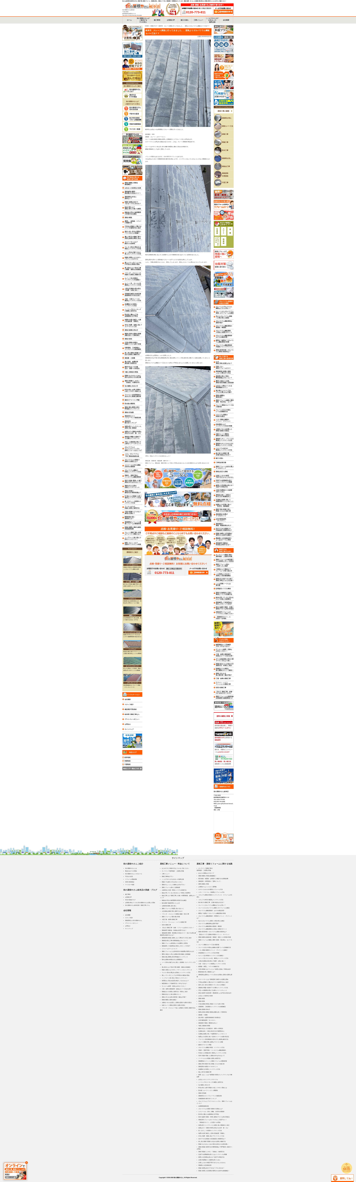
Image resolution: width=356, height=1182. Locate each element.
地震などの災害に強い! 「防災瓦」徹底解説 (223, 505)
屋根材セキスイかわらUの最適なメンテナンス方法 (224, 444)
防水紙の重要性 (130, 403)
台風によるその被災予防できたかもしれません (225, 476)
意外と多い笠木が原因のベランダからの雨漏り (133, 232)
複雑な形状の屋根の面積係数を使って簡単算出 (133, 334)
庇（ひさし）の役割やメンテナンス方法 (133, 502)
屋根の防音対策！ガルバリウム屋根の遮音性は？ (225, 350)
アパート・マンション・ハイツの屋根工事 (174, 922)
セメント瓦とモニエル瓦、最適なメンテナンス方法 (213, 958)
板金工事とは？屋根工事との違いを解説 (133, 208)
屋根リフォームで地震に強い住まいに (173, 908)
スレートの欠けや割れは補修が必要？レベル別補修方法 (214, 947)
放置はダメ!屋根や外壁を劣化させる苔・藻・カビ (133, 432)
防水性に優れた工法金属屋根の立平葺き (131, 315)
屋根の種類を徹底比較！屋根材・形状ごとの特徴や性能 (214, 937)
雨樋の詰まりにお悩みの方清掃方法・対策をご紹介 (225, 664)
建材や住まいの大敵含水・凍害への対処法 (132, 367)
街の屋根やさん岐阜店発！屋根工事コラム (137, 905)
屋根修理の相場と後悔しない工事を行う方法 (223, 372)
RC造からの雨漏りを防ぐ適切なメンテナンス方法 (133, 496)
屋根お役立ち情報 (222, 471)
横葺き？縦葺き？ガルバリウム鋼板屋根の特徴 (225, 341)
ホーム (129, 20)
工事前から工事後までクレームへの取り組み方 (224, 570)
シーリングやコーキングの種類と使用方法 (133, 310)
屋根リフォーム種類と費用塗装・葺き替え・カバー (225, 401)
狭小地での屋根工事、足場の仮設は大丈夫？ (211, 902)
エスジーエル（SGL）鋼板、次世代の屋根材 (211, 1111)
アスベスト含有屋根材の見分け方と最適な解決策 (133, 395)
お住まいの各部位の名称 (133, 188)
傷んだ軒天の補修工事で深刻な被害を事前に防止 (133, 237)
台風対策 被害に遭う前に (169, 906)
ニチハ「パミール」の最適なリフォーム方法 (211, 892)
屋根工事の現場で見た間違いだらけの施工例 (223, 510)
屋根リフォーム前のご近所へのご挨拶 (222, 565)
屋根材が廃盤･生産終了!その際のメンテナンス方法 (213, 987)
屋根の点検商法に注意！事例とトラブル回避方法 (224, 593)
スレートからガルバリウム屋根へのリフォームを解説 (225, 312)
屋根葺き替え (226, 118)
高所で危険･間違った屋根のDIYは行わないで (211, 1055)
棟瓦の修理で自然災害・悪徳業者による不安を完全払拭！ (215, 993)
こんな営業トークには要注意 (223, 584)
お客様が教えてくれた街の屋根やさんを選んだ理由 (140, 902)
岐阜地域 (127, 757)
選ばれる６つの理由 (131, 871)
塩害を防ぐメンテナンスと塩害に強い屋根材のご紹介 (214, 1125)
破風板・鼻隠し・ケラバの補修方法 (208, 966)
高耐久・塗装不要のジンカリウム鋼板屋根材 (133, 476)
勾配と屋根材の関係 (131, 372)
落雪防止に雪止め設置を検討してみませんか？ (175, 980)
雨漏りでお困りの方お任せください (172, 882)
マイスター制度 (129, 884)
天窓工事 (225, 182)
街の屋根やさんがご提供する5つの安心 (143, 20)
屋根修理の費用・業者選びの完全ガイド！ (133, 192)
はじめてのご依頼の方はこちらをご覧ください (175, 868)
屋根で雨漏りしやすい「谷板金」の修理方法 (132, 381)
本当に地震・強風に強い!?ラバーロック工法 (211, 1136)
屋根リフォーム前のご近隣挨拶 (171, 887)
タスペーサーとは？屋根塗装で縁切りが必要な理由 (213, 979)
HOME (147, 26)
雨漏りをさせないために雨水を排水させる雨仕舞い (213, 1144)
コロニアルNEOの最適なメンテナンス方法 (224, 449)
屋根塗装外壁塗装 (225, 174)
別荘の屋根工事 (221, 687)
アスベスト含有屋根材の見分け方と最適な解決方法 (213, 1039)
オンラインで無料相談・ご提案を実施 (173, 871)
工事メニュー (198, 20)
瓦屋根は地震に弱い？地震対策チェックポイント (225, 500)
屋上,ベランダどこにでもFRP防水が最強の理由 (133, 263)
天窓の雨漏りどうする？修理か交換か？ (133, 512)
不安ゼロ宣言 (129, 876)
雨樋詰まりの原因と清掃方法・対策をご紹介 (175, 991)
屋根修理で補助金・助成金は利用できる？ (223, 543)
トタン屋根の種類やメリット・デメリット (223, 420)
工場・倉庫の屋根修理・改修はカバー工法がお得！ (225, 655)
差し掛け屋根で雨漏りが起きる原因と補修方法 (212, 1141)
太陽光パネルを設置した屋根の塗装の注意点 (224, 430)
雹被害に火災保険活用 (204, 1165)
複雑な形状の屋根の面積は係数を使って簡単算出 (212, 1012)
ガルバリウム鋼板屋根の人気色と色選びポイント (212, 929)
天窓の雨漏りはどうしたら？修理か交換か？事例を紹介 (214, 969)
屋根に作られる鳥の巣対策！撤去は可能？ (174, 997)
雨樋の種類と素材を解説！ (169, 999)
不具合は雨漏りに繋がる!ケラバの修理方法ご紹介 (133, 227)
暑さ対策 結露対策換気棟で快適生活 (131, 362)
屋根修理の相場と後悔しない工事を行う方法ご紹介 (177, 938)
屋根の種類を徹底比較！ (220, 396)
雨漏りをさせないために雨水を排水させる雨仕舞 (133, 376)
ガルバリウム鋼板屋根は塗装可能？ (224, 321)
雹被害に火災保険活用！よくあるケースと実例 (224, 539)
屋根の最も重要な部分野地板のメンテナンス (132, 408)
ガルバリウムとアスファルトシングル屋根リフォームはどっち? (133, 448)
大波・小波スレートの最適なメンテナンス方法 (133, 299)
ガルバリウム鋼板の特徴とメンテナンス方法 (133, 471)
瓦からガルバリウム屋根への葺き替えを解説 (224, 317)
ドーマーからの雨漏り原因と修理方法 (132, 507)
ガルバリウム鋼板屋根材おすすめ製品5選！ (224, 336)
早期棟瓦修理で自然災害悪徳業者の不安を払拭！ (133, 294)
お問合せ (128, 724)
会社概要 (226, 20)
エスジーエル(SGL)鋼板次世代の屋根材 (133, 465)
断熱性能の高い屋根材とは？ (130, 517)
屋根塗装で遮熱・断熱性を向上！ (208, 1023)
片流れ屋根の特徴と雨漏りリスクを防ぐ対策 (133, 343)
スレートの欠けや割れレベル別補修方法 (223, 410)
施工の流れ (185, 20)
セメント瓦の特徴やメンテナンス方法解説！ (133, 279)
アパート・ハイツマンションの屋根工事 (223, 683)
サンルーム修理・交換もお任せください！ (224, 650)
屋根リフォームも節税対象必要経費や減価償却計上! (225, 697)
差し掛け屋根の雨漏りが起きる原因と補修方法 (133, 353)
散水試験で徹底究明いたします (171, 903)
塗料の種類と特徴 (223, 716)
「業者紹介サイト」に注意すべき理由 (223, 617)
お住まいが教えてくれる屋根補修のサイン (224, 386)
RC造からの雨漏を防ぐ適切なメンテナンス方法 (212, 1053)
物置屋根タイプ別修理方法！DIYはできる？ (223, 645)
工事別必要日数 (221, 462)
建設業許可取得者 (131, 709)
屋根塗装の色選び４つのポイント (222, 515)
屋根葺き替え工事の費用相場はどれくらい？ (224, 377)
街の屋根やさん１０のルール (133, 874)
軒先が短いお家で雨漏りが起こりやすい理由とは (133, 390)
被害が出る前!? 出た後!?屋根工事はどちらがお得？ (225, 579)
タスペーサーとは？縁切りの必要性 (131, 242)
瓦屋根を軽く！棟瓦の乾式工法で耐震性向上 (211, 1031)
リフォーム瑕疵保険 (131, 879)
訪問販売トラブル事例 (223, 588)
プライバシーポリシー (132, 719)
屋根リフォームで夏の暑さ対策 (171, 916)
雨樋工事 (225, 142)
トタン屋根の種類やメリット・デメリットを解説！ (213, 950)
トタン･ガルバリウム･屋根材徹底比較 (132, 455)
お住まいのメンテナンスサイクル (208, 1079)
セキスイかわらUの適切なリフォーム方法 (210, 889)
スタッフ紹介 (129, 704)
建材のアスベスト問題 (132, 400)
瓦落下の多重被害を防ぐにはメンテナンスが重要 (224, 481)
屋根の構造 (128, 217)
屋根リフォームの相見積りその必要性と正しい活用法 (225, 560)
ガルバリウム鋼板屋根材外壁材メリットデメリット (225, 346)
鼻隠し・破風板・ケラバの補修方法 (133, 221)
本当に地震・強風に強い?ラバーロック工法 (133, 325)
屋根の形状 (128, 339)
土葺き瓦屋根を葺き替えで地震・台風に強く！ (133, 289)
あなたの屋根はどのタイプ (206, 873)
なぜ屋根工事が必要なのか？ (224, 362)
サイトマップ (129, 729)
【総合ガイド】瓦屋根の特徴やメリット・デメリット (214, 934)
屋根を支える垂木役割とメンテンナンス (132, 486)
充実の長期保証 (129, 882)
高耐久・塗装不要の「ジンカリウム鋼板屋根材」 (212, 1050)
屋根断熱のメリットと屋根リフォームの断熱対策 (133, 522)
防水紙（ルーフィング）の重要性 (208, 1090)
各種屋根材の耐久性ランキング (207, 1098)
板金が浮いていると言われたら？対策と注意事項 (225, 598)
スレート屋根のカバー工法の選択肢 (225, 405)
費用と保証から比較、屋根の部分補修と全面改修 (225, 381)
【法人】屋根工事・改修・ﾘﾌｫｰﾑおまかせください (225, 692)
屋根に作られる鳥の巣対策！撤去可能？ (224, 674)
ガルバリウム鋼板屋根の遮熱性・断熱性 (224, 326)
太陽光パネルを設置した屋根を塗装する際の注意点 (177, 1002)
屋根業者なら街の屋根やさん (133, 920)
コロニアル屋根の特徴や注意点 (222, 415)
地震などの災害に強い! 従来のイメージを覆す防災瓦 (213, 1036)
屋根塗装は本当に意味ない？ (131, 197)
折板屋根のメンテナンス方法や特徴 (208, 953)
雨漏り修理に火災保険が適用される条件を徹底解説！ (214, 1170)
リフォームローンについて (169, 948)
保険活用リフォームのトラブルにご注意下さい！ (212, 1119)
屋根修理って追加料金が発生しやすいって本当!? (224, 603)
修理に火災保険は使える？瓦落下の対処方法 (225, 486)
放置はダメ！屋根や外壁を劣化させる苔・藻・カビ (213, 1128)
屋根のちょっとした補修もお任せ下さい (173, 884)
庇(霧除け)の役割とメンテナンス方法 (131, 304)
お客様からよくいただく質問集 (207, 886)
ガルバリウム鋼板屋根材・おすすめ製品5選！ (211, 910)
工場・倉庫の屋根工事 (223, 678)
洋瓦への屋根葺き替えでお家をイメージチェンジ (133, 442)
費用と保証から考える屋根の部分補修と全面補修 (176, 954)
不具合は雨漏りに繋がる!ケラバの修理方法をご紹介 (213, 982)
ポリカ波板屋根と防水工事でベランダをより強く (225, 659)
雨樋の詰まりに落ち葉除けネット (171, 994)
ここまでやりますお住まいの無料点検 (212, 20)
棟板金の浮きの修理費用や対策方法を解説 (133, 213)
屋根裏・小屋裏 (130, 358)
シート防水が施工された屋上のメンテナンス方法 (133, 253)
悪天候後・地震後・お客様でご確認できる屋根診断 (213, 878)
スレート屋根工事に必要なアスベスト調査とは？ (133, 533)
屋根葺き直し (226, 158)
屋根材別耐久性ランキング (131, 422)
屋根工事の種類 (223, 111)
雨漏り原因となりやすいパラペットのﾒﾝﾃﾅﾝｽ (133, 258)
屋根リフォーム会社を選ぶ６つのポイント (225, 467)
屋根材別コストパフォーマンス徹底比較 (133, 416)
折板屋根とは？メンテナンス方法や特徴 (224, 425)
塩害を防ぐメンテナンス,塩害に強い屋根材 (133, 427)
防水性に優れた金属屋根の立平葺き (208, 1114)
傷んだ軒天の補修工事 (204, 1072)
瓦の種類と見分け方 (131, 386)
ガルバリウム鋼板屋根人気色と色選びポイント (224, 331)
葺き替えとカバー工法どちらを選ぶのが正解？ (224, 391)
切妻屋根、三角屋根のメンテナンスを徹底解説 (133, 348)
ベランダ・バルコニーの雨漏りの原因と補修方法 (133, 273)
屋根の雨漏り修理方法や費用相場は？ (133, 491)
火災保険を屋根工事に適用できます (172, 911)
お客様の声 (171, 20)
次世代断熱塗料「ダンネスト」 (221, 519)
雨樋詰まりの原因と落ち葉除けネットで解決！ (225, 669)
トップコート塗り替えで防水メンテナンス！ (133, 538)
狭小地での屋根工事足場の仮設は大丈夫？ (223, 454)
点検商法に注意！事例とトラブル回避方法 (174, 890)
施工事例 (157, 20)
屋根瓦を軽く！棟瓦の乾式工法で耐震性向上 (223, 495)
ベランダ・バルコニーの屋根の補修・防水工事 (175, 914)
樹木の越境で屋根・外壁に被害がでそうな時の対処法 (225, 608)
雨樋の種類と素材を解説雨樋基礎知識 (133, 528)
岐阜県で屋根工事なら (132, 714)
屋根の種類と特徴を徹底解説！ (131, 183)
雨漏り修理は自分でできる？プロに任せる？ (133, 202)
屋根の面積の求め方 (131, 330)
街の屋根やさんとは (131, 868)
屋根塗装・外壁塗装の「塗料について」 (210, 881)
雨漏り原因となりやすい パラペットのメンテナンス (177, 970)
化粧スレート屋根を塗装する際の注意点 (222, 434)
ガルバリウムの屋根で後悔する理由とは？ (132, 460)
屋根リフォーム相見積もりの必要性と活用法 (175, 943)
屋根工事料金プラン (167, 876)
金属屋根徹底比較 (203, 1106)
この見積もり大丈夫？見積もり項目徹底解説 (223, 574)
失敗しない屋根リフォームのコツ (223, 367)
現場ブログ (154, 26)
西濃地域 (127, 761)
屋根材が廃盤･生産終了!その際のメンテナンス (133, 437)
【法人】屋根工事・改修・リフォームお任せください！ (178, 927)
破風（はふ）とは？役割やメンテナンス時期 (133, 543)
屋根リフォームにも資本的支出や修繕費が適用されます (178, 951)
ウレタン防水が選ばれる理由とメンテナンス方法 (133, 247)
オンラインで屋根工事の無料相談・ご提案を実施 (224, 555)
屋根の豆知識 (129, 412)
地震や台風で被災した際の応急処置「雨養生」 (133, 320)
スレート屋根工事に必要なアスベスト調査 (210, 1042)
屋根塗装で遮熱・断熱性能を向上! (223, 524)
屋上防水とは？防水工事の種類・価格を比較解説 (133, 268)
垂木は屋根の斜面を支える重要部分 (172, 959)
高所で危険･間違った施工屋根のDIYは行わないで (133, 481)
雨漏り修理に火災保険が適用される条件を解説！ (224, 534)
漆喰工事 (225, 134)
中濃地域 (127, 764)
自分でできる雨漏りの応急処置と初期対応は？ (224, 529)
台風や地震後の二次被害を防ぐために (224, 490)
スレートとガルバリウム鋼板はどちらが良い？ (224, 307)
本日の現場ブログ (130, 900)
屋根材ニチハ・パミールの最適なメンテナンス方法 (225, 439)
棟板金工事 (226, 166)
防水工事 (225, 150)
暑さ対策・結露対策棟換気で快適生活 (209, 1017)
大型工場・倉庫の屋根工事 (169, 919)
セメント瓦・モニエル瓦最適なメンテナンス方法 (133, 284)
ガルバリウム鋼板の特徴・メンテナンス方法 (211, 1047)
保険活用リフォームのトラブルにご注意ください (225, 612)
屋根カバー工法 (227, 126)
